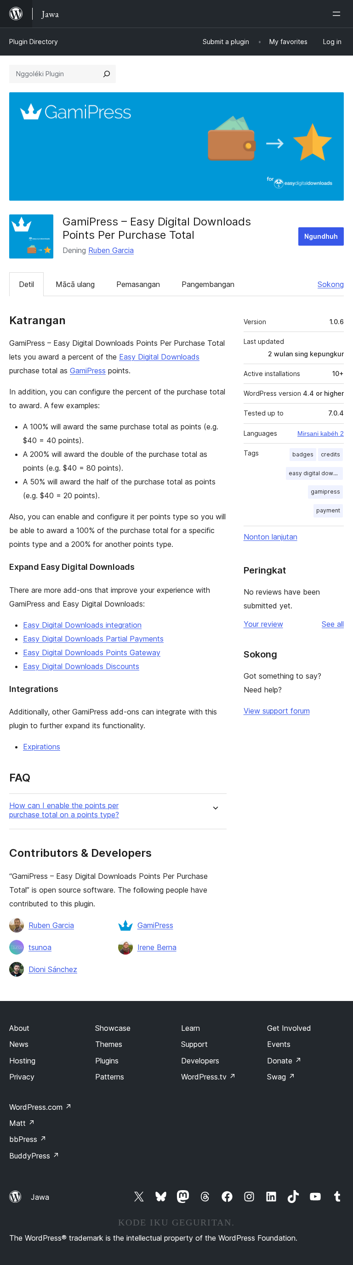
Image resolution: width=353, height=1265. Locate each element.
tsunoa (39, 947)
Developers (200, 1060)
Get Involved (289, 1028)
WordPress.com (40, 1107)
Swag (281, 1076)
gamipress (325, 491)
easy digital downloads (316, 473)
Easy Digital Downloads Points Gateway (91, 652)
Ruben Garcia (111, 250)
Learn (190, 1028)
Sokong (331, 284)
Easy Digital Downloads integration (82, 625)
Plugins (107, 1060)
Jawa (40, 1197)
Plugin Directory (33, 41)
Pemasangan (138, 284)
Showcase (113, 1028)
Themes (108, 1044)
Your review (263, 624)
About (19, 1028)
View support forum (277, 710)
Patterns (109, 1076)
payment (328, 510)
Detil (26, 284)
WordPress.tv (208, 1076)
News (18, 1044)
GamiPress (88, 370)
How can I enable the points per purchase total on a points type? (64, 810)
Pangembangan (208, 284)
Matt (22, 1123)
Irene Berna (156, 947)
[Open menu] (338, 14)
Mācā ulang (75, 284)
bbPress (27, 1139)
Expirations (41, 746)
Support (194, 1044)
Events (278, 1044)
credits (330, 454)
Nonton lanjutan (270, 536)
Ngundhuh (321, 236)
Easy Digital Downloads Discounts (81, 666)
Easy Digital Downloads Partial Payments (93, 638)
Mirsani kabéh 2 (320, 433)
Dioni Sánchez (52, 969)
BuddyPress (34, 1155)
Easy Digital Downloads (159, 356)
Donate (284, 1060)
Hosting (22, 1060)
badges (302, 454)
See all (333, 624)
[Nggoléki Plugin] (106, 74)
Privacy (21, 1076)
